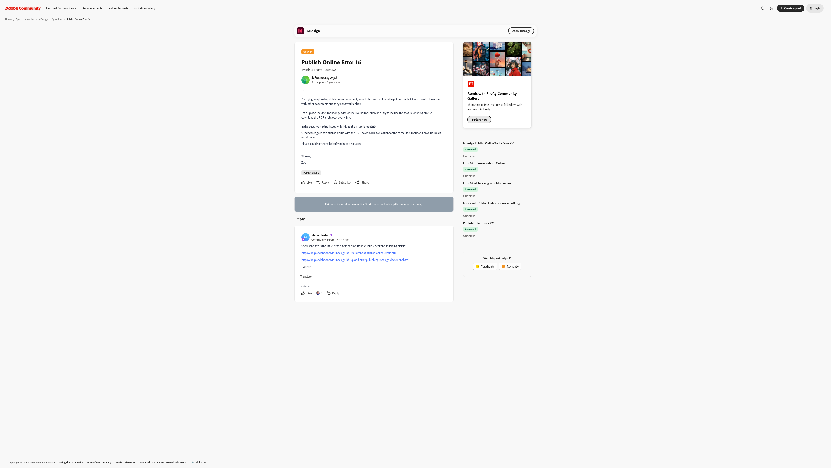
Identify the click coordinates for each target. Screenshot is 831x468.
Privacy (107, 462)
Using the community (71, 462)
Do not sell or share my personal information (163, 462)
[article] (373, 265)
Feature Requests (117, 8)
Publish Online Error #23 (478, 223)
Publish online (311, 172)
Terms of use (93, 462)
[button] (790, 8)
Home (8, 19)
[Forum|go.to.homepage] (23, 8)
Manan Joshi (319, 235)
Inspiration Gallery (144, 8)
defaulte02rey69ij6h (324, 78)
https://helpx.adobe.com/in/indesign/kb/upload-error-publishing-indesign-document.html (355, 260)
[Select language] (771, 8)
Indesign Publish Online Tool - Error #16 (488, 143)
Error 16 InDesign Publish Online (484, 163)
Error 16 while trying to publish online (487, 183)
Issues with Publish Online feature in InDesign (492, 203)
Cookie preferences (125, 462)
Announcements (92, 8)
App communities (25, 19)
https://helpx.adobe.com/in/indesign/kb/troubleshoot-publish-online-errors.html (349, 253)
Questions (57, 19)
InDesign (43, 19)
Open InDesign (521, 30)
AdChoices (200, 462)
